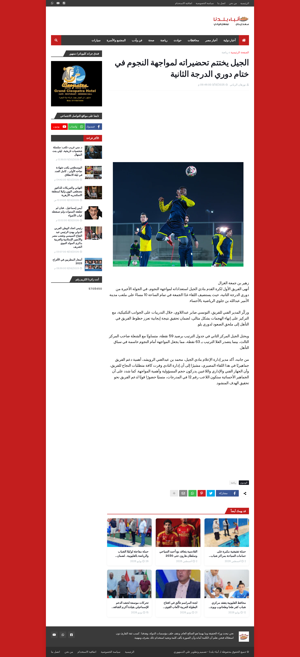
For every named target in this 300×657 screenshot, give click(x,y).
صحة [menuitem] (151, 40)
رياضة (225, 52)
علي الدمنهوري (182, 652)
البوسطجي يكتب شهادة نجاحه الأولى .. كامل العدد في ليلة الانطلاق (68, 171)
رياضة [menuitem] (164, 40)
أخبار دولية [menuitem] (229, 40)
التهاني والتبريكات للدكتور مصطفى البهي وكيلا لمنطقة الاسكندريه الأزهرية (67, 191)
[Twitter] (211, 493)
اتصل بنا (221, 3)
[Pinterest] (202, 493)
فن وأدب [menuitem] (137, 40)
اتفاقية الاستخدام (183, 3)
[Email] (183, 493)
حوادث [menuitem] (178, 40)
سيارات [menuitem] (96, 40)
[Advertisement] (125, 21)
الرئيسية (244, 3)
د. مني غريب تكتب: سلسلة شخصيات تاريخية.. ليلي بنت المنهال (67, 151)
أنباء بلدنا (214, 652)
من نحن (233, 3)
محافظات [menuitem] (193, 40)
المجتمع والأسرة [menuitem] (116, 40)
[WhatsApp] (192, 493)
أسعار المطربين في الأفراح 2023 (67, 261)
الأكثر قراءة (93, 138)
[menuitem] (244, 40)
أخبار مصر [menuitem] (211, 40)
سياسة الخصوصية (205, 3)
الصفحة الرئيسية (240, 52)
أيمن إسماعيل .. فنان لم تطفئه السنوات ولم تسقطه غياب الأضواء (67, 211)
